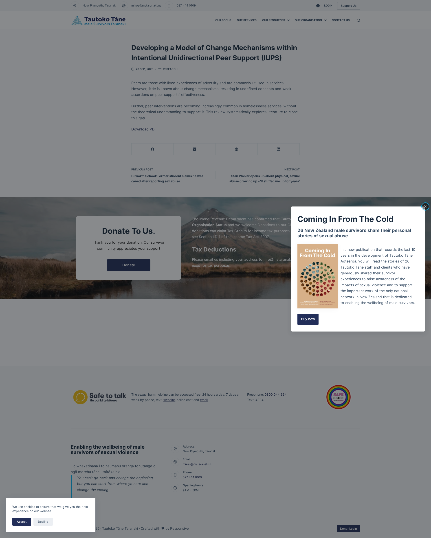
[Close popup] (425, 206)
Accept (22, 521)
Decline (43, 521)
